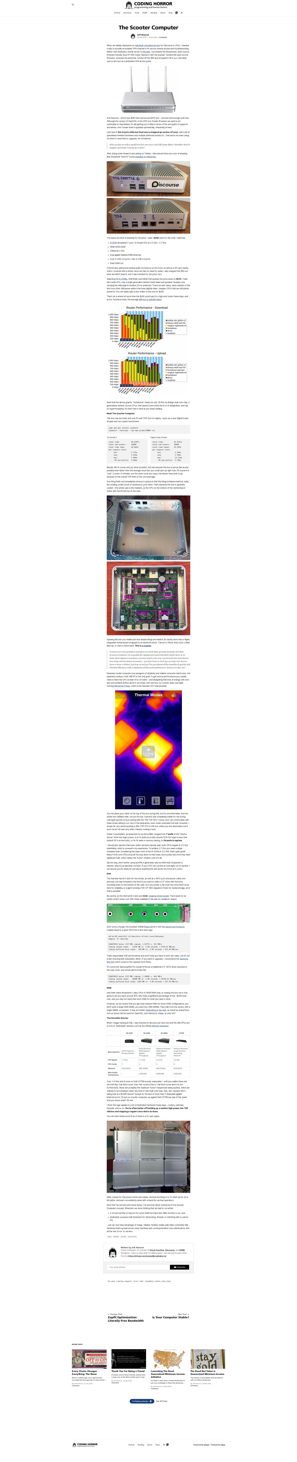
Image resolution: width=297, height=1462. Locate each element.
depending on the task (156, 1010)
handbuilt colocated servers (147, 45)
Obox (223, 1445)
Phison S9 (148, 927)
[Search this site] (73, 4)
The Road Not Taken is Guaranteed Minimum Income (207, 1372)
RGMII (144, 13)
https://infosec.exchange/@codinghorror (147, 1256)
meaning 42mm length (159, 896)
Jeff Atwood (143, 35)
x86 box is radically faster (150, 299)
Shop (171, 13)
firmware (116, 1236)
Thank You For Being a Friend (128, 1371)
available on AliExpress (145, 157)
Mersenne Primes (122, 686)
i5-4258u (123, 279)
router (109, 1236)
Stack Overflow (157, 1250)
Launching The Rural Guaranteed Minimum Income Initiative (168, 1374)
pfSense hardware (160, 1026)
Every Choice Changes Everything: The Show (84, 1372)
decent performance (175, 927)
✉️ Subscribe (179, 1267)
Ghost (206, 1445)
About (162, 13)
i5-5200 (113, 243)
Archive (117, 13)
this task (146, 52)
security (123, 1236)
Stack (137, 13)
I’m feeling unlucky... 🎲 (142, 1401)
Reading (154, 13)
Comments (162, 37)
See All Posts (161, 1401)
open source (132, 1236)
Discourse (127, 13)
